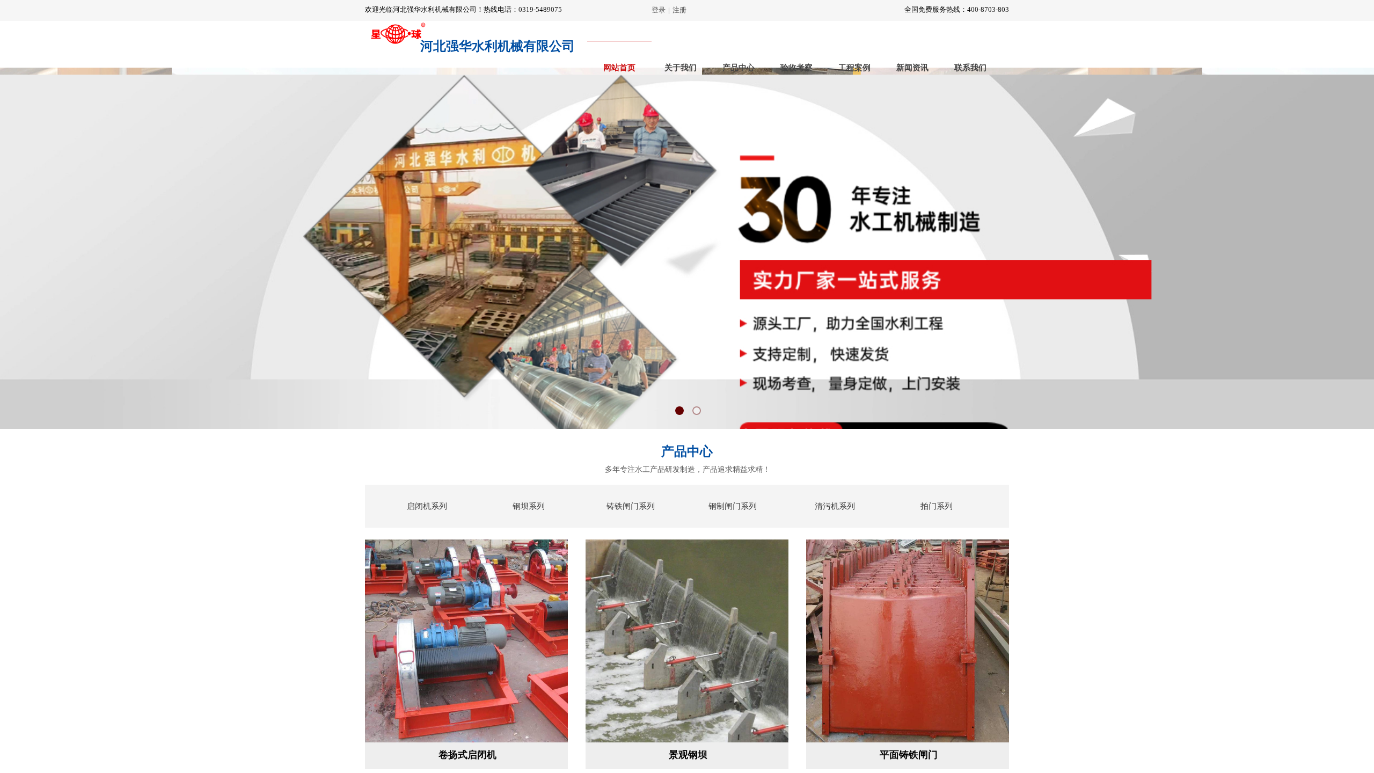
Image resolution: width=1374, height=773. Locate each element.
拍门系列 (936, 506)
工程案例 (854, 67)
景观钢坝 (688, 754)
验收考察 (796, 67)
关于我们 (680, 67)
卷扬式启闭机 (467, 754)
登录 (659, 10)
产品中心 (738, 67)
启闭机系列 (427, 506)
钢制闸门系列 (732, 506)
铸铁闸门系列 (630, 506)
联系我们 (970, 67)
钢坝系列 (529, 506)
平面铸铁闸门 (909, 754)
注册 (679, 10)
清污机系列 (835, 506)
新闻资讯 (912, 67)
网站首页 (619, 67)
